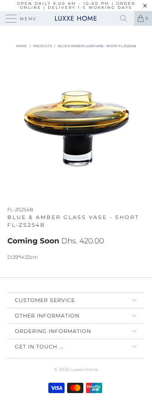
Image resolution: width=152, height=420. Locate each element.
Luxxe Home (76, 18)
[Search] (126, 18)
